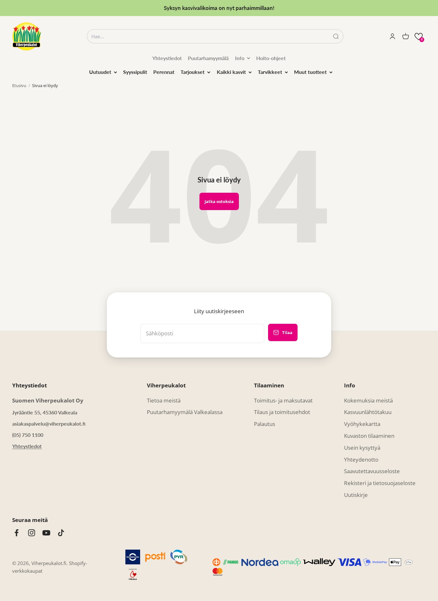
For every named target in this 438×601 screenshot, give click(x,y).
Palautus (264, 424)
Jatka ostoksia (219, 201)
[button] (419, 36)
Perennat (163, 72)
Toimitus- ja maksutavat (283, 400)
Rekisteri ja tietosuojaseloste (380, 483)
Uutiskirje (356, 495)
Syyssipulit (135, 72)
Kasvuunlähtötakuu (368, 412)
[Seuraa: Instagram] (31, 532)
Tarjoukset (193, 72)
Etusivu (19, 85)
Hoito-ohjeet (271, 58)
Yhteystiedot (167, 58)
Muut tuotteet (310, 72)
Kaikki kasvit (231, 72)
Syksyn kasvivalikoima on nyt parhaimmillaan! (219, 7)
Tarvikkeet (270, 72)
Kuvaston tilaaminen (369, 435)
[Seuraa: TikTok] (61, 532)
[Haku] (335, 36)
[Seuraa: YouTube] (46, 532)
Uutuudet (100, 72)
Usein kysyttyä (362, 447)
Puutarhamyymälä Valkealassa (185, 412)
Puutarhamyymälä (208, 58)
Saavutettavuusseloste (372, 471)
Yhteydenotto (361, 459)
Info (239, 58)
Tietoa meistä (164, 400)
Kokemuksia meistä (368, 400)
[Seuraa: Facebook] (16, 532)
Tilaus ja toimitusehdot (282, 412)
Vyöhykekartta (362, 424)
